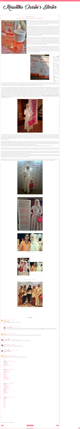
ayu (31, 307)
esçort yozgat (5, 376)
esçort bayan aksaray (6, 378)
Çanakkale (4, 406)
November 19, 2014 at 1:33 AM (13, 350)
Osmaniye (4, 402)
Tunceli (4, 400)
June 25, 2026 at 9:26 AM (10, 383)
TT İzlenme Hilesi (5, 364)
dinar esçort (5, 373)
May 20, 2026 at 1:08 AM (10, 369)
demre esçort (5, 372)
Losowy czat (5, 386)
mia (27, 307)
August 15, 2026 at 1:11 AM (10, 397)
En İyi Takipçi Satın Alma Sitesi (7, 365)
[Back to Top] (79, 428)
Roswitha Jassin (5, 339)
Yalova (4, 399)
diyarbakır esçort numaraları (7, 371)
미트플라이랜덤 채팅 (6, 385)
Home (30, 425)
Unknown (4, 333)
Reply (4, 323)
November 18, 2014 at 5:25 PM (11, 344)
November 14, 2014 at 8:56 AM (13, 339)
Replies (5, 325)
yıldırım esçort (5, 377)
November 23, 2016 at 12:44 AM (10, 355)
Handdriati (32, 428)
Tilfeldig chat (5, 389)
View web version (30, 427)
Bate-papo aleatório (6, 387)
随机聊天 (4, 390)
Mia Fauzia (4, 344)
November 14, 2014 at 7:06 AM (10, 333)
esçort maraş (5, 375)
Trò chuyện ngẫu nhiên (6, 388)
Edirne (4, 401)
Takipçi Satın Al (5, 363)
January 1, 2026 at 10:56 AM (11, 361)
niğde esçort (5, 374)
